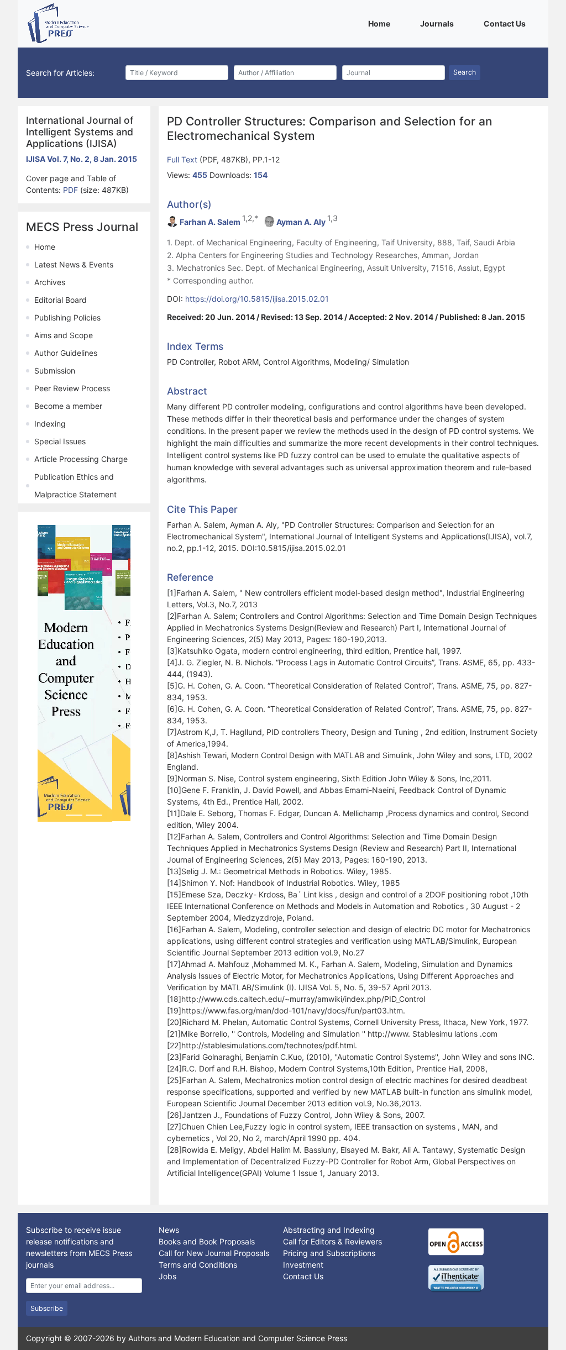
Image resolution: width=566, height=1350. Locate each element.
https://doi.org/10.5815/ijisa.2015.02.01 (257, 298)
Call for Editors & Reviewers (332, 1241)
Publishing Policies (67, 317)
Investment (303, 1264)
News (169, 1230)
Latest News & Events (73, 264)
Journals (439, 23)
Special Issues (60, 441)
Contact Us (507, 23)
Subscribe (46, 1308)
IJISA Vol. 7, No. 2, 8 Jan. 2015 (81, 159)
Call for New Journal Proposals (214, 1253)
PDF (71, 190)
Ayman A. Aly (301, 222)
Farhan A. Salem (210, 222)
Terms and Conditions (198, 1264)
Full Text (183, 159)
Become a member (68, 406)
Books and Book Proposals (207, 1241)
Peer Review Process (72, 388)
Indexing (50, 423)
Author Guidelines (65, 353)
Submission (54, 370)
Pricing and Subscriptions (329, 1253)
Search (464, 72)
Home (381, 23)
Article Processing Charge (81, 459)
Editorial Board (60, 299)
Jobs (167, 1276)
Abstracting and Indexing (329, 1230)
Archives (49, 282)
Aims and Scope (63, 335)
